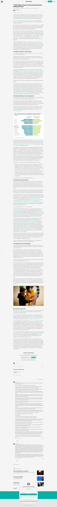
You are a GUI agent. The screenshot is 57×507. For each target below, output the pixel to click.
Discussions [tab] (19, 468)
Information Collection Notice (28, 497)
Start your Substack (26, 503)
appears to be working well (31, 222)
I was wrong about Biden (18, 476)
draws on (23, 34)
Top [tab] (14, 468)
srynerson (16, 443)
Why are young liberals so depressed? (20, 471)
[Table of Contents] (1, 253)
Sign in (54, 1)
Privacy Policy (34, 497)
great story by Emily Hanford (35, 321)
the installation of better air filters (27, 201)
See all (15, 488)
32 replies (17, 460)
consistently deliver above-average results (29, 228)
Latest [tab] (16, 468)
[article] (28, 472)
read (22, 36)
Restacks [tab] (19, 372)
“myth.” (27, 260)
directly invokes (34, 34)
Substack (24, 505)
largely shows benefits (31, 63)
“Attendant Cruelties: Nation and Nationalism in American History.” (28, 143)
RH (15, 381)
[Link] (12, 51)
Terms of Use (32, 496)
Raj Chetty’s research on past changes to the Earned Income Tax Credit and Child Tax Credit (27, 201)
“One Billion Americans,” (36, 140)
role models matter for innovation (24, 92)
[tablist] (17, 372)
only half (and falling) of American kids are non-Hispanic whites (31, 70)
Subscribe (50, 1)
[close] (36, 482)
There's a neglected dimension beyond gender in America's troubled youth (24, 472)
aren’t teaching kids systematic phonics (34, 318)
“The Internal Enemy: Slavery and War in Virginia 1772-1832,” (26, 155)
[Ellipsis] (43, 382)
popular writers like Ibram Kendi (36, 42)
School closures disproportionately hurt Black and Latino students (25, 20)
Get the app (32, 503)
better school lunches (35, 199)
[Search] (45, 1)
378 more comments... (16, 464)
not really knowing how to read (34, 317)
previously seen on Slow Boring (18, 222)
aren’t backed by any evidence (36, 216)
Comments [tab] (15, 372)
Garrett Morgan (39, 87)
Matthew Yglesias (20, 473)
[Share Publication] (47, 1)
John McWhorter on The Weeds (23, 310)
